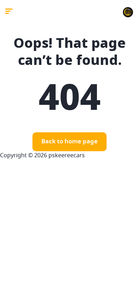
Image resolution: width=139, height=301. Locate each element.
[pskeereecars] (128, 12)
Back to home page (69, 141)
